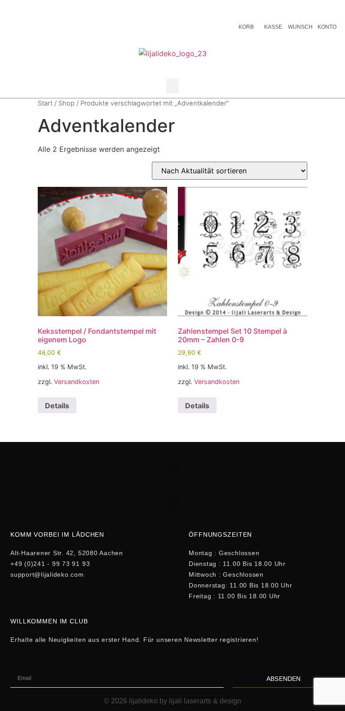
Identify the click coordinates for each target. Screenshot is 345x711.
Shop (66, 103)
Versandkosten (76, 381)
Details (57, 405)
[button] (172, 86)
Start (45, 103)
